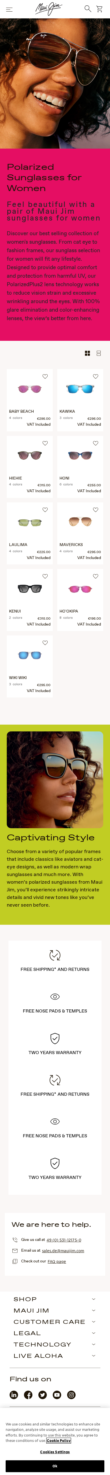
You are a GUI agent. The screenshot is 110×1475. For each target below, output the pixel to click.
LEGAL (27, 1334)
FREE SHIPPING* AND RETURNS (55, 970)
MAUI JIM (32, 1311)
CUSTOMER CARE (50, 1322)
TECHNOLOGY (43, 1345)
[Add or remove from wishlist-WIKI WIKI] (44, 643)
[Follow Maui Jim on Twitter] (42, 1398)
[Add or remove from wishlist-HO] (95, 577)
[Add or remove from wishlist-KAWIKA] (95, 377)
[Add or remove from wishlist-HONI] (95, 444)
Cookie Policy (59, 1440)
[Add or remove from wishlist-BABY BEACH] (44, 377)
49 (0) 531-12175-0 (64, 1239)
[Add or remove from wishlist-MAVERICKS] (95, 510)
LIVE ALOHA (38, 1356)
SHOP (25, 1300)
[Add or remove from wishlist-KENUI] (44, 577)
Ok (54, 1466)
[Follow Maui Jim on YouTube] (57, 1398)
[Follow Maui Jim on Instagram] (71, 1398)
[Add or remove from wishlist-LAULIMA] (44, 510)
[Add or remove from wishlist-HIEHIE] (44, 444)
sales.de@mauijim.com (63, 1250)
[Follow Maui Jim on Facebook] (28, 1398)
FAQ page (57, 1261)
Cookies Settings (55, 1452)
